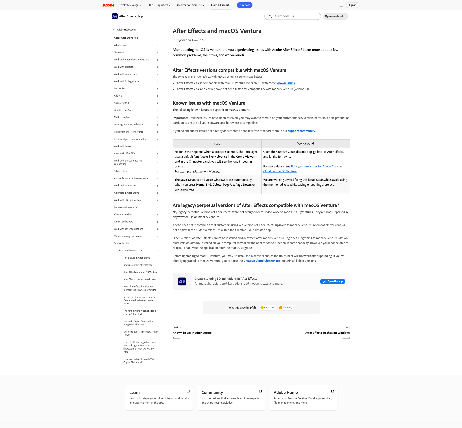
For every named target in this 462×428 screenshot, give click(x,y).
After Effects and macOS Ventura (140, 272)
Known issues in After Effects (137, 265)
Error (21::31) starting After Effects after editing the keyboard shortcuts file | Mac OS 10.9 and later (139, 347)
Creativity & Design (128, 4)
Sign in (352, 4)
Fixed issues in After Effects (136, 257)
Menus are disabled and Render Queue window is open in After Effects (139, 300)
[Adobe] (108, 5)
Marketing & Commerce (189, 4)
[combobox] (292, 16)
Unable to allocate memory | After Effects (140, 333)
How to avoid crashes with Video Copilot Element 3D (139, 361)
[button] (342, 5)
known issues (286, 83)
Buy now (245, 5)
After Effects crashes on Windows (139, 279)
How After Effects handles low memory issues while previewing (139, 288)
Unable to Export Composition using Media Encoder (138, 323)
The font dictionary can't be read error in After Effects (139, 312)
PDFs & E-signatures (158, 4)
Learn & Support (220, 4)
